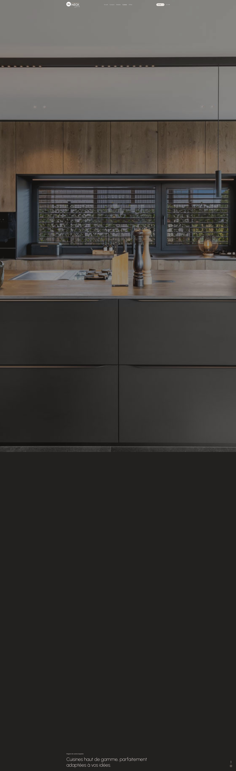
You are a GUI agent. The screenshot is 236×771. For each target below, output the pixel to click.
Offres (130, 4)
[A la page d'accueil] (73, 5)
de (166, 4)
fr (169, 4)
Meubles (118, 4)
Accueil (106, 4)
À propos (112, 4)
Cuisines (124, 4)
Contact (159, 4)
